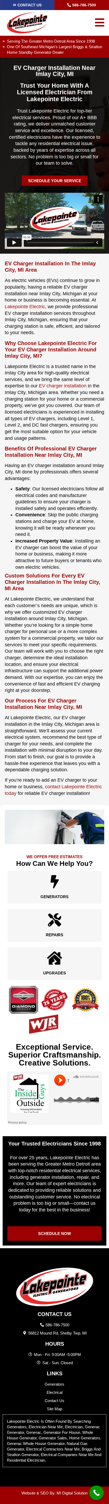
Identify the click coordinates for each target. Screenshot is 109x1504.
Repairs (54, 935)
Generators (54, 896)
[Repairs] (54, 919)
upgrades (54, 973)
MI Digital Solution (72, 1493)
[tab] (54, 1441)
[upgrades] (54, 958)
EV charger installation (63, 385)
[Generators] (54, 881)
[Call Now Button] (96, 1492)
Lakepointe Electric (25, 306)
